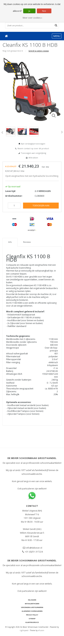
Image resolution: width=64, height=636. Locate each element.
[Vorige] (2, 133)
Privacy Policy (32, 615)
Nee (44, 11)
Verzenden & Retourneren (32, 607)
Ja (29, 11)
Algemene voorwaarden (32, 611)
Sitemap (32, 618)
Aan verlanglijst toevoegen (33, 143)
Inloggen (32, 600)
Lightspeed (24, 630)
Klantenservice (32, 622)
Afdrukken (33, 157)
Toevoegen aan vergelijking (33, 153)
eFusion (41, 630)
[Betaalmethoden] (14, 218)
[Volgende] (62, 132)
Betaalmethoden (32, 603)
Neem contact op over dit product (33, 148)
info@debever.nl (34, 547)
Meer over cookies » (32, 17)
